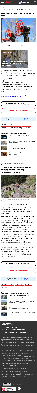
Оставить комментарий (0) (18, 110)
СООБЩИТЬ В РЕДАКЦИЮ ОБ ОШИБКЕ (14, 332)
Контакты (5, 327)
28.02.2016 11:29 (5, 7)
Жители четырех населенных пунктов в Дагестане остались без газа (20, 147)
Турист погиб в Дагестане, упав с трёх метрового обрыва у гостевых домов (19, 307)
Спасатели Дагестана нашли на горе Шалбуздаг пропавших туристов (19, 296)
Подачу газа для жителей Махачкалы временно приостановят (19, 136)
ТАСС (10, 74)
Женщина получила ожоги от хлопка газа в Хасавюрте (18, 96)
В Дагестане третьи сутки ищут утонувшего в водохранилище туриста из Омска (21, 301)
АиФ (2, 42)
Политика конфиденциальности (14, 329)
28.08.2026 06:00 (6, 163)
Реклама (14, 327)
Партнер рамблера (17, 384)
